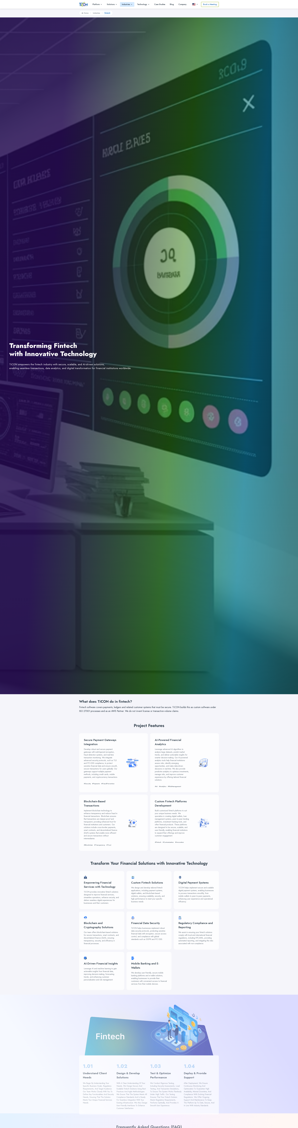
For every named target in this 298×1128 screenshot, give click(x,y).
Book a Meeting (210, 4)
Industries (96, 13)
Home (86, 13)
